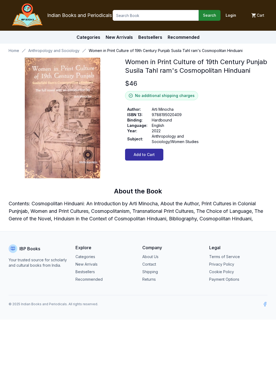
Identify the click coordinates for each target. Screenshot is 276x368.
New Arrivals (86, 264)
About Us (150, 256)
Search (209, 15)
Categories (88, 37)
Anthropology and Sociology (54, 50)
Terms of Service (224, 256)
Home (14, 50)
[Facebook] (265, 304)
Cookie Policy (221, 271)
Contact (149, 264)
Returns (149, 279)
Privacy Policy (221, 264)
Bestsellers (85, 271)
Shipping (150, 271)
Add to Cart (144, 154)
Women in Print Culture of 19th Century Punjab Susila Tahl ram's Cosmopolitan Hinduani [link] (166, 50)
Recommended (89, 279)
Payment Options (224, 279)
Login (231, 15)
